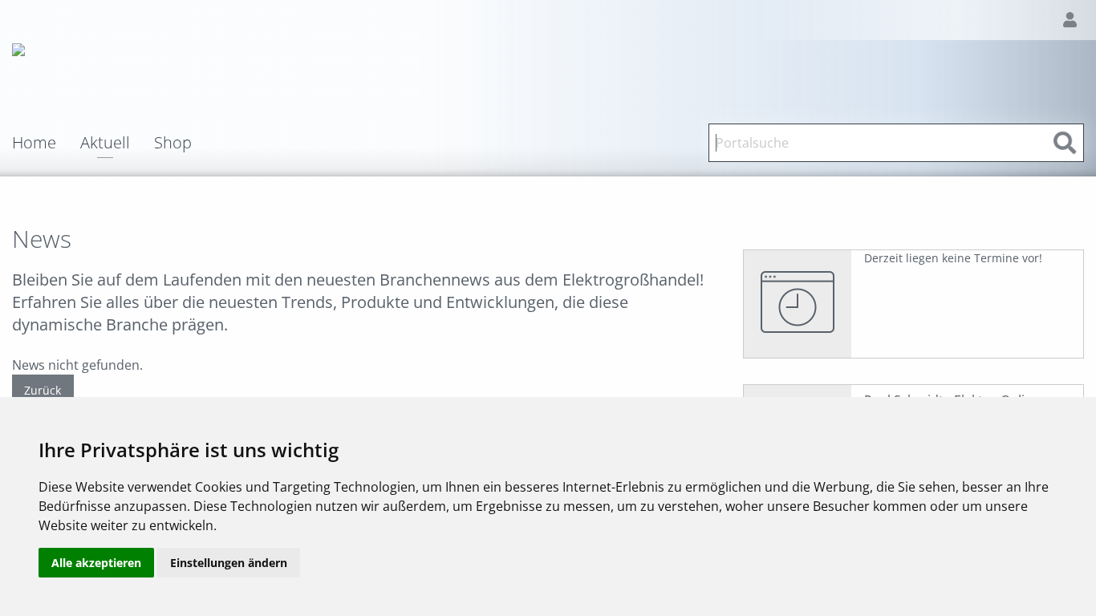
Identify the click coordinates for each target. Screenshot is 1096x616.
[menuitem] (46, 143)
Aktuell (105, 144)
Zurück (42, 390)
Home (34, 143)
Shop (173, 143)
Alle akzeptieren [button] (96, 562)
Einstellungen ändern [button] (228, 562)
